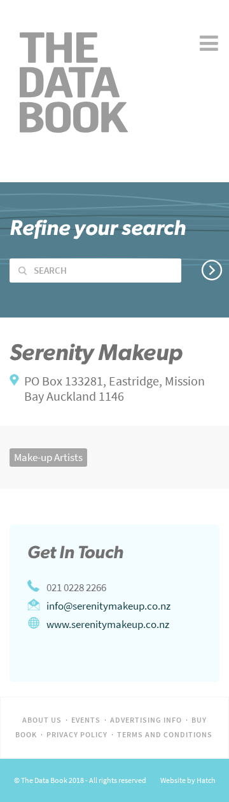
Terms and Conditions (164, 735)
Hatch (206, 780)
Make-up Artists (48, 457)
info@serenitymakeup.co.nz (108, 606)
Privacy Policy (77, 735)
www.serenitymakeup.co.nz (107, 624)
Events (86, 720)
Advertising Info (146, 720)
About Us (42, 720)
